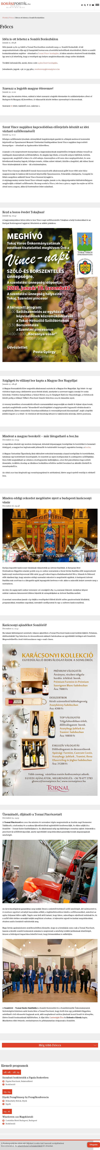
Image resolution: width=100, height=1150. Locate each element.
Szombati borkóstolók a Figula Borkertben (25, 1077)
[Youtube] (93, 5)
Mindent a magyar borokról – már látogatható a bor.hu (40, 436)
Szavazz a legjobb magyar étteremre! (27, 88)
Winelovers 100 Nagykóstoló (17, 1116)
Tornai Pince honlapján (48, 53)
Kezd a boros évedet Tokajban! (23, 212)
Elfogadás (94, 1145)
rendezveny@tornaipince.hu (47, 69)
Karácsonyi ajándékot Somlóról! (24, 625)
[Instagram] (90, 5)
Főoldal (5, 18)
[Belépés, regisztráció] (82, 5)
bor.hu (88, 447)
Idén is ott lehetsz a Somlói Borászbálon (30, 39)
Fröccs (11, 18)
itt (12, 106)
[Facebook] (87, 5)
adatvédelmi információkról (30, 1146)
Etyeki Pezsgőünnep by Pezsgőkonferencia (25, 1097)
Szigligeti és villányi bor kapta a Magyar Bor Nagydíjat (39, 380)
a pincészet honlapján (47, 63)
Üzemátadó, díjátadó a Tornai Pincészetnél (32, 814)
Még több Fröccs (50, 1045)
